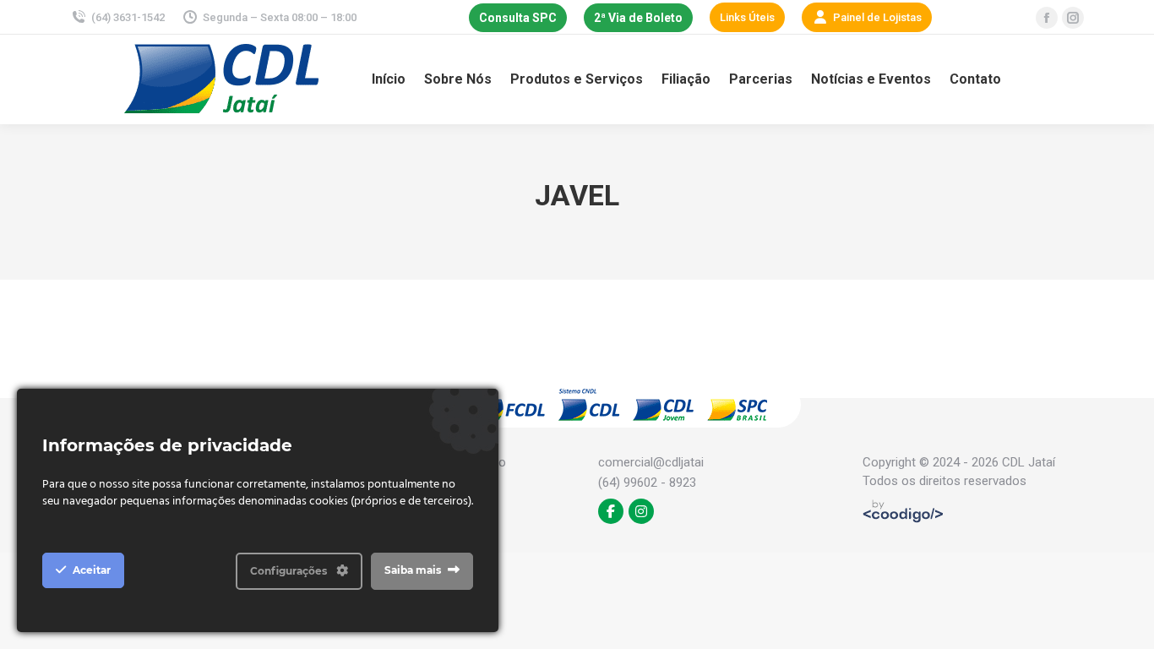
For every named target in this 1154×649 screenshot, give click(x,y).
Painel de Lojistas (877, 17)
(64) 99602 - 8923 (647, 482)
